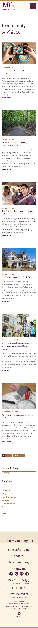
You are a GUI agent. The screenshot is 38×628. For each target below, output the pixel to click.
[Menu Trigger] (33, 6)
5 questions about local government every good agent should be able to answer (17, 345)
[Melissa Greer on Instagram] (16, 574)
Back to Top (19, 617)
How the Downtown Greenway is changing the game (16, 144)
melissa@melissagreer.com (19, 603)
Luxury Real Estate (8, 504)
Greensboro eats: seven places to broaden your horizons (16, 72)
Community (6, 68)
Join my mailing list (19, 540)
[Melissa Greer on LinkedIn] (27, 574)
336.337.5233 (19, 601)
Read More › (7, 98)
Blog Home (8, 481)
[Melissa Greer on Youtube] (22, 574)
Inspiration (6, 500)
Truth (16, 340)
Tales (3, 507)
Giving (4, 494)
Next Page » (19, 456)
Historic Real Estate (9, 497)
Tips (12, 68)
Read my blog (19, 562)
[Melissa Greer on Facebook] (11, 574)
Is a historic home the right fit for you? (18, 277)
